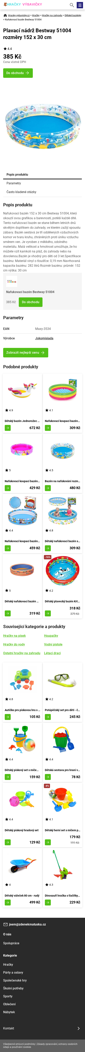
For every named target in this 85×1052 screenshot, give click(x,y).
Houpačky (51, 636)
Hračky (36, 15)
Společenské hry (15, 980)
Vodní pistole (53, 644)
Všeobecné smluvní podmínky (19, 1044)
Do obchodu (30, 302)
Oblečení (9, 1004)
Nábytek (9, 1012)
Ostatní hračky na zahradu (21, 653)
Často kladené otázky (21, 192)
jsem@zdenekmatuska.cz (27, 924)
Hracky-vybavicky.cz (19, 15)
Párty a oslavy (13, 972)
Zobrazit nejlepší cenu (22, 352)
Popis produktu (17, 174)
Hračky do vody (14, 644)
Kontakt (8, 1028)
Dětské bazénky (73, 15)
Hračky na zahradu (52, 15)
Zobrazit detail (8, 428)
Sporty (7, 996)
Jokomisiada (44, 338)
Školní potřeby (13, 988)
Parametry (14, 183)
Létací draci (52, 653)
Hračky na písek (14, 636)
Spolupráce (11, 943)
